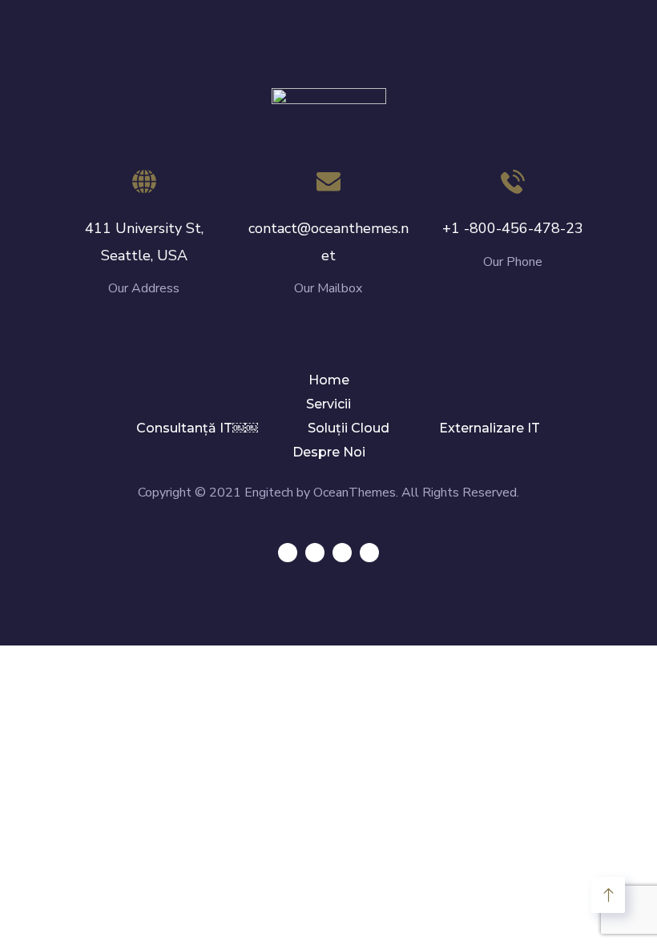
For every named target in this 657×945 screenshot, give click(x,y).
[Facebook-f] (314, 552)
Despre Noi (328, 452)
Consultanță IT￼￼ (197, 428)
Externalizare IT (489, 428)
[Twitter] (287, 552)
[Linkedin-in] (342, 552)
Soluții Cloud (348, 428)
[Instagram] (369, 552)
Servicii (328, 404)
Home (328, 380)
